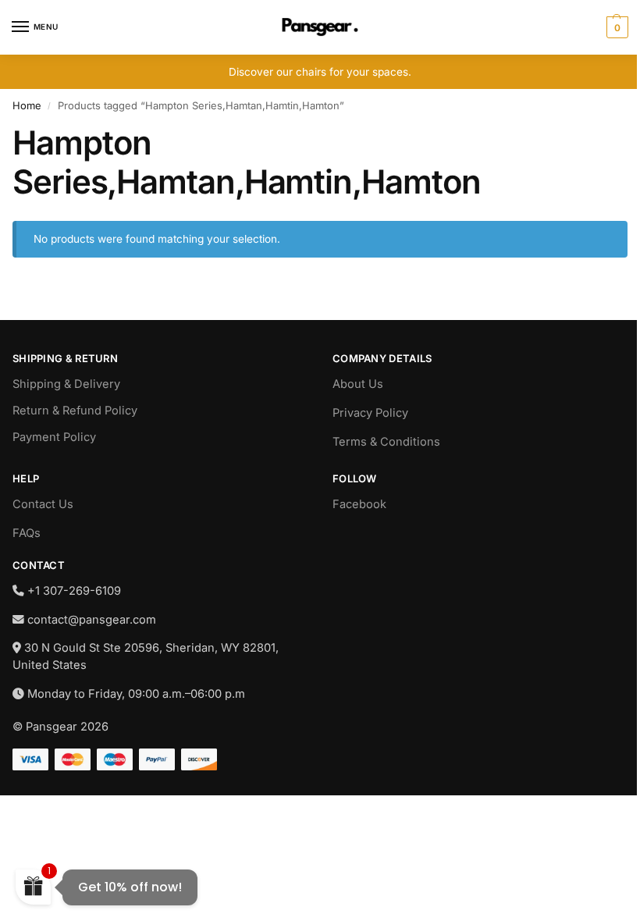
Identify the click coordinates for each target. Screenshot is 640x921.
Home (26, 105)
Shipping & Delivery (66, 384)
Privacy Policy (370, 413)
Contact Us (42, 504)
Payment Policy (54, 437)
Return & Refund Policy (74, 411)
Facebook (359, 504)
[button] (615, 27)
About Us (357, 384)
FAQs (26, 533)
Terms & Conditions (386, 442)
